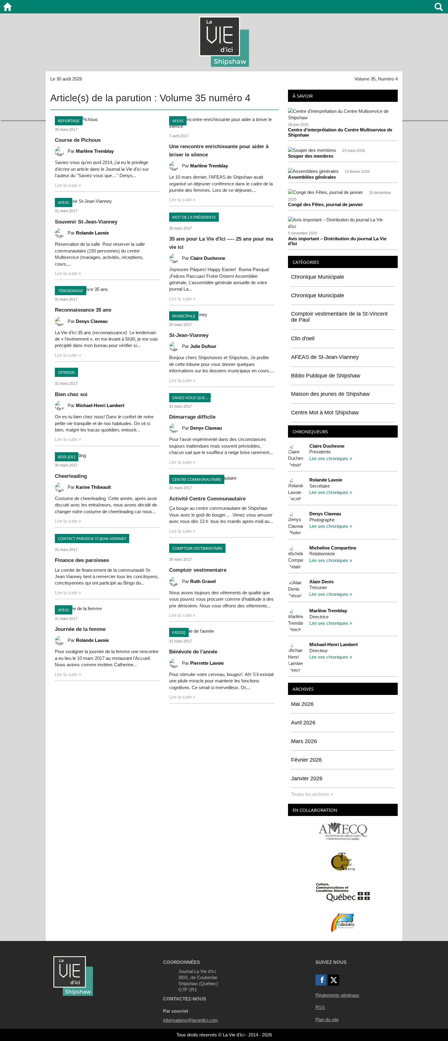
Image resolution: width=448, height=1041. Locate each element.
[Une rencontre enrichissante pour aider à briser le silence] (221, 122)
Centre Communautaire (196, 479)
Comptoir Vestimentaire (197, 548)
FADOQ (179, 632)
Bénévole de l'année (193, 652)
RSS (320, 1007)
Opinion (66, 372)
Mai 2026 (302, 704)
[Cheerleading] (107, 455)
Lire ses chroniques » (330, 458)
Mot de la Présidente (194, 217)
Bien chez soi (71, 394)
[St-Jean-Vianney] (221, 314)
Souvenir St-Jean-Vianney (86, 222)
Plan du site (327, 1019)
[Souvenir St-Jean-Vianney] (107, 201)
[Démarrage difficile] (221, 396)
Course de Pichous (78, 140)
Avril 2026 (303, 723)
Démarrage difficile (192, 417)
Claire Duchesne (207, 258)
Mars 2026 (304, 741)
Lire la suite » (68, 185)
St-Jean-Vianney (188, 335)
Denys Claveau (92, 321)
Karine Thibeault (93, 487)
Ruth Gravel (203, 581)
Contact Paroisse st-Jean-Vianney (92, 538)
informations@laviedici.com (190, 1020)
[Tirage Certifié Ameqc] (343, 861)
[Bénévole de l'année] (221, 631)
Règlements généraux (337, 995)
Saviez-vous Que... (190, 397)
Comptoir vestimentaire (197, 570)
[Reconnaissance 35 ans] (107, 289)
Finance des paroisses (82, 560)
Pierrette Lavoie (207, 663)
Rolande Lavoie (92, 232)
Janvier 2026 (306, 778)
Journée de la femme (80, 629)
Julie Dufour (203, 346)
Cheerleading (71, 476)
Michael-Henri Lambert (100, 405)
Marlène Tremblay (95, 151)
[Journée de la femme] (107, 608)
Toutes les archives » (312, 794)
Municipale (183, 316)
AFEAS (63, 202)
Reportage (69, 120)
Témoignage (70, 290)
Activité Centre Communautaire (207, 499)
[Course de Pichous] (107, 119)
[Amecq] (342, 830)
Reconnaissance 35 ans (83, 310)
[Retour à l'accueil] (7, 7)
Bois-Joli (66, 457)
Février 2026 (306, 760)
